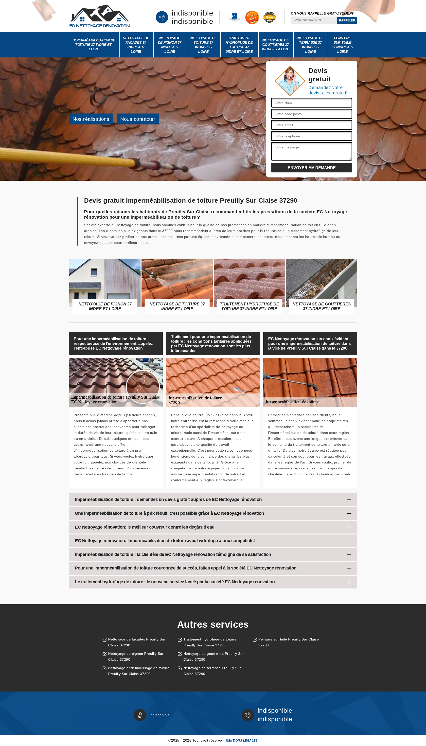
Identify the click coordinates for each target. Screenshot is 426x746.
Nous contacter (137, 119)
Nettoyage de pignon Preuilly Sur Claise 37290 (135, 656)
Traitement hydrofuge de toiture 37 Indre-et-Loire (239, 44)
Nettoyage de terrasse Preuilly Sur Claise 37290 (212, 671)
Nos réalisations (90, 119)
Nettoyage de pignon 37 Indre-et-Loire (170, 44)
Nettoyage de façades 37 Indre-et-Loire (136, 44)
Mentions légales (242, 740)
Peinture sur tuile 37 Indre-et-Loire (342, 44)
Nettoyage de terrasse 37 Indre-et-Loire (310, 44)
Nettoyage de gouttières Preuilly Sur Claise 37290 (213, 656)
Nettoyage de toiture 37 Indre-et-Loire (203, 44)
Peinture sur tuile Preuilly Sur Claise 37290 (288, 642)
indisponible (192, 13)
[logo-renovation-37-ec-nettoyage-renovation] (99, 16)
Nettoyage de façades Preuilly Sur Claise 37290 (136, 642)
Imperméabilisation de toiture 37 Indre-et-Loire (93, 44)
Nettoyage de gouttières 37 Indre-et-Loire (275, 44)
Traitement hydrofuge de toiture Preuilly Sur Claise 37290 (210, 642)
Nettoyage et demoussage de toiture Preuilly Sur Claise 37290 (138, 671)
